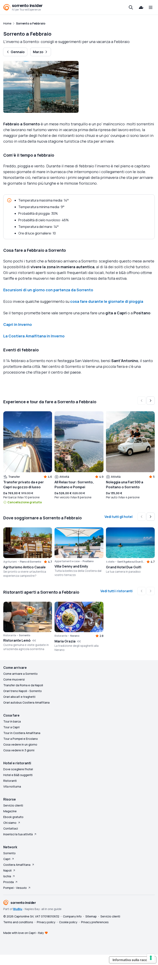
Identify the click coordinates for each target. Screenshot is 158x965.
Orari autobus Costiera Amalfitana (26, 702)
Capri (6, 859)
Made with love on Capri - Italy (23, 933)
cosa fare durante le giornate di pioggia (106, 301)
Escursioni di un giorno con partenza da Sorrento (48, 289)
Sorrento (9, 853)
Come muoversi (14, 679)
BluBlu (17, 909)
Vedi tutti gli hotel (118, 516)
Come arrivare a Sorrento (20, 674)
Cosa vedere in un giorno (20, 744)
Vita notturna (12, 786)
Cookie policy (68, 922)
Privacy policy (46, 922)
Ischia (7, 876)
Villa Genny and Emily (71, 566)
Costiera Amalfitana (16, 865)
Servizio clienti (13, 805)
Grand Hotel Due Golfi (123, 567)
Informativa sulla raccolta (133, 960)
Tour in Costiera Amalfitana (21, 733)
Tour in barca (12, 721)
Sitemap (91, 916)
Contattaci (10, 828)
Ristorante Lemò (17, 640)
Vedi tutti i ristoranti (116, 591)
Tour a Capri (11, 727)
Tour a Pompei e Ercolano (20, 739)
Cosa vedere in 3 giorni (18, 750)
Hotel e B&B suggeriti (18, 775)
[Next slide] (150, 400)
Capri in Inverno (17, 324)
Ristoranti (10, 781)
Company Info (72, 916)
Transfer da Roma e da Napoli (23, 685)
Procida (8, 882)
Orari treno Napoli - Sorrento (22, 691)
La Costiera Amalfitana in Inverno (34, 335)
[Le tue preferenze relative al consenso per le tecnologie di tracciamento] (151, 958)
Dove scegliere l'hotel (18, 769)
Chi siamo (9, 823)
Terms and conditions (18, 922)
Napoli (7, 870)
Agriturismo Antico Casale (24, 567)
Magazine (10, 811)
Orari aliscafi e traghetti (19, 697)
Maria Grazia (65, 641)
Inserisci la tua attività (18, 834)
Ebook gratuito (13, 817)
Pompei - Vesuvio (15, 888)
